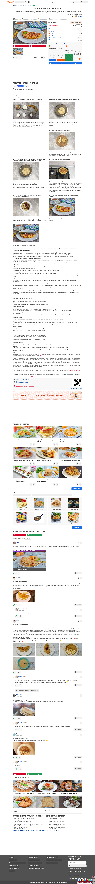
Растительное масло (56, 37)
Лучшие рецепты (33, 857)
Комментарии (35, 18)
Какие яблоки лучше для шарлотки (23, 793)
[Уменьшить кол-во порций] (81, 26)
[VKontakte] (79, 880)
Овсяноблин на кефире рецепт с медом (69, 440)
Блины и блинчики (21, 523)
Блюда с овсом (74, 509)
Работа (47, 2)
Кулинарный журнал (34, 865)
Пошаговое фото (44, 18)
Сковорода (16, 97)
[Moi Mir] (85, 880)
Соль (52, 40)
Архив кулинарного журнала (36, 868)
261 (16, 57)
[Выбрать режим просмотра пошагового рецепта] (14, 121)
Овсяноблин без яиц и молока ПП (23, 460)
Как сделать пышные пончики (68, 793)
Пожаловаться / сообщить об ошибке (25, 386)
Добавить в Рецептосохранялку (23, 379)
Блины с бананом (56, 509)
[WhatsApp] (89, 880)
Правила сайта (13, 860)
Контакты (11, 871)
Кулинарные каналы (52, 862)
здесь (41, 355)
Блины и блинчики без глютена (22, 495)
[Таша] (14, 543)
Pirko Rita (18, 577)
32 (16, 672)
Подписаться (78, 865)
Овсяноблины (21, 509)
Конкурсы (52, 2)
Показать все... (77, 527)
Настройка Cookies (14, 868)
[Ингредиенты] (94, 877)
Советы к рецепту (53, 18)
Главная (11, 857)
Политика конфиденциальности (17, 862)
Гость (17, 733)
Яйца (52, 33)
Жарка (38, 523)
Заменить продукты (53, 25)
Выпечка (73, 523)
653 (45, 57)
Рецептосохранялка (35, 2)
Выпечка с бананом (66, 495)
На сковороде (56, 523)
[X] (81, 880)
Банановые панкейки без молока (69, 480)
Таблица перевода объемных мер (57, 43)
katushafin (80, 16)
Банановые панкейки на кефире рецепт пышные (46, 480)
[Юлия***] (14, 621)
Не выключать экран (76, 22)
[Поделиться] (94, 880)
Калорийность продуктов (63, 18)
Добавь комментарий (35, 534)
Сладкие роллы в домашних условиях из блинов (21, 480)
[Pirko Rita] (14, 578)
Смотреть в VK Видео (38, 46)
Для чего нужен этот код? (76, 388)
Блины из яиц (36, 495)
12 (16, 718)
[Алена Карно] (14, 695)
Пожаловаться (17, 18)
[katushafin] (16, 609)
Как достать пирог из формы (45, 810)
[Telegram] (91, 880)
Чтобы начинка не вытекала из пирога (22, 810)
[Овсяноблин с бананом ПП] (18, 51)
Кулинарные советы (34, 860)
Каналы (43, 2)
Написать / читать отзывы (22, 381)
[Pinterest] (87, 880)
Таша (17, 542)
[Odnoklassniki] (83, 880)
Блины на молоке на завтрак (50, 495)
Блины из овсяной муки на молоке (70, 460)
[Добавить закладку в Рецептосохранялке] (42, 57)
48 (16, 604)
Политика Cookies (13, 865)
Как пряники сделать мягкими (68, 810)
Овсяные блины (39, 509)
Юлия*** (18, 620)
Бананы (52, 35)
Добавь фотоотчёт (20, 534)
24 (16, 757)
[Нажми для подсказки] (66, 46)
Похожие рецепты (26, 18)
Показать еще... (77, 488)
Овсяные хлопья (55, 28)
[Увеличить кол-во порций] (81, 24)
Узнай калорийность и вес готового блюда (65, 63)
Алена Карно (19, 694)
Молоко (52, 31)
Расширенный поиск (52, 857)
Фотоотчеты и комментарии (54, 860)
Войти (84, 2)
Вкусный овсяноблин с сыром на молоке (46, 440)
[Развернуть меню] (94, 883)
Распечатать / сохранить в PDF (23, 384)
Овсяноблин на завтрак (20, 439)
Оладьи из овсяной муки (44, 460)
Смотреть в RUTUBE (22, 46)
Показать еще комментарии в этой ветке (28, 690)
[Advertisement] (30, 69)
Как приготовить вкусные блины (46, 793)
